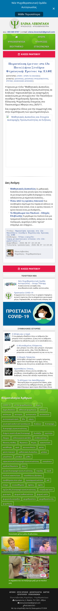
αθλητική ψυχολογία (27, 410)
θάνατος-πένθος (9, 442)
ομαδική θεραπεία (10, 466)
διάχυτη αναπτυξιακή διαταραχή (16, 433)
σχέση (40, 485)
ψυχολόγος (7, 504)
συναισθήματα (18, 485)
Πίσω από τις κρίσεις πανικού (26, 200)
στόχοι (5, 485)
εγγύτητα (48, 433)
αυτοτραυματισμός (11, 419)
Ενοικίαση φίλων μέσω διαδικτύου (23, 534)
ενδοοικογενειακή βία (22, 438)
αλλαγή (43, 410)
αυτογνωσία (31, 414)
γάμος (31, 419)
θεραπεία (24, 442)
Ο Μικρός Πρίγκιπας (26, 357)
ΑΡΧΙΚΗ (12, 592)
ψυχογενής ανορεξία (11, 499)
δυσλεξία (37, 433)
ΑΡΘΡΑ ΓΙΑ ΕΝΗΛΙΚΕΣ (32, 76)
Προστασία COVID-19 (23, 292)
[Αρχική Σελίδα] (16, 37)
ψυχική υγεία (42, 494)
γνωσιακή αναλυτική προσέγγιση (16, 424)
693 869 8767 (30, 605)
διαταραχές (19, 79)
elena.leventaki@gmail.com (29, 603)
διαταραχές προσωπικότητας (36, 79)
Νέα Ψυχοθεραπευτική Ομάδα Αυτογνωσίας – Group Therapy (32, 282)
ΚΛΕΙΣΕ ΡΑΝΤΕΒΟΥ (30, 54)
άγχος (38, 405)
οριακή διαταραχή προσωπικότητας (18, 471)
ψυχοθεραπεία (29, 499)
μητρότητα (7, 457)
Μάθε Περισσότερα (29, 14)
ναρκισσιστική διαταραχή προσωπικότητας (21, 461)
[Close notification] (53, 8)
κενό (17, 447)
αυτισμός (18, 414)
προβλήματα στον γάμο (12, 480)
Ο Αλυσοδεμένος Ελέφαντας (29, 345)
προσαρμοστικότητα (34, 480)
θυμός (33, 442)
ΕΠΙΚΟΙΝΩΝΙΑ (41, 46)
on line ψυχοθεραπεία (23, 405)
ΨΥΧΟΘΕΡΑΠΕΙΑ (16, 41)
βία (23, 419)
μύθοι (28, 457)
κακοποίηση (45, 442)
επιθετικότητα (41, 438)
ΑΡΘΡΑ (41, 36)
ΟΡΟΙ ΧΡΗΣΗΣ (22, 592)
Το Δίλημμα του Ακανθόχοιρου (31, 380)
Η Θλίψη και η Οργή (21, 334)
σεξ (48, 480)
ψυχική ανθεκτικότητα (24, 494)
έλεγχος (6, 438)
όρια (24, 466)
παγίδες (39, 471)
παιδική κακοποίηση (11, 475)
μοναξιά (18, 457)
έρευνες (9, 81)
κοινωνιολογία (29, 447)
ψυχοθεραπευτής (46, 499)
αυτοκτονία (44, 414)
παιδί (49, 471)
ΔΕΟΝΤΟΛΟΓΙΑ (36, 592)
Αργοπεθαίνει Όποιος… (24, 368)
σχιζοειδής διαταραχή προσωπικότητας (19, 489)
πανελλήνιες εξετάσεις (33, 475)
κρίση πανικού (9, 452)
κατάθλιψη (7, 447)
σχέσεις (31, 485)
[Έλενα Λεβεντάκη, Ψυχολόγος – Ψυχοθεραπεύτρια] (29, 29)
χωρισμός (7, 494)
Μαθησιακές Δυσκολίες (23, 188)
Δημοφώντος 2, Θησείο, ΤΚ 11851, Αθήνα (30, 600)
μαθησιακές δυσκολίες (23, 81)
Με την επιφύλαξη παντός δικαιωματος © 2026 (29, 608)
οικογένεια (47, 461)
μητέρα (44, 452)
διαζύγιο (37, 424)
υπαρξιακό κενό (46, 489)
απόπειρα (7, 414)
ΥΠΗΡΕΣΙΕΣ (41, 41)
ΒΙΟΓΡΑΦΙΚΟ (16, 46)
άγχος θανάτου (9, 410)
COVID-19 (7, 405)
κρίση (41, 447)
